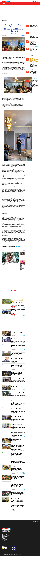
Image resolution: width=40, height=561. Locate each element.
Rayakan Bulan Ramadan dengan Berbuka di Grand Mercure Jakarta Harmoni (17, 500)
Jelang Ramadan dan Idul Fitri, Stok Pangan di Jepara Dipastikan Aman (18, 353)
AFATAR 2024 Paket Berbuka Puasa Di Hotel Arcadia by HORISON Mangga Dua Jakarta (18, 461)
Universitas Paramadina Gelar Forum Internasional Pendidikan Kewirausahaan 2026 (34, 35)
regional (36, 30)
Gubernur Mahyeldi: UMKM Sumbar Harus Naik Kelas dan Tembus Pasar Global (34, 74)
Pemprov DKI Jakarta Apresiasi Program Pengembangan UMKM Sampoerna (18, 347)
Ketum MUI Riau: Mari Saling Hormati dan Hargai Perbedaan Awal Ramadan (18, 360)
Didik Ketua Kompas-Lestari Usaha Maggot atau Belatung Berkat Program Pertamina (17, 493)
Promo (24, 473)
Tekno (24, 436)
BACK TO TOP (36, 521)
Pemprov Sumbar (22, 450)
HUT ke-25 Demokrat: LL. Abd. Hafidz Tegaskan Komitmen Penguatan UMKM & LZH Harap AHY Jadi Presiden (34, 52)
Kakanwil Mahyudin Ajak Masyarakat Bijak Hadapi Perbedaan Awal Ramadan (17, 373)
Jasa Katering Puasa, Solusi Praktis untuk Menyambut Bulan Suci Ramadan (17, 477)
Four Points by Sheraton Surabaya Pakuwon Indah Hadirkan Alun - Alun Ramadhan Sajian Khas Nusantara (17, 485)
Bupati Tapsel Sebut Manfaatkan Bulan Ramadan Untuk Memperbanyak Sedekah (18, 340)
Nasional (23, 315)
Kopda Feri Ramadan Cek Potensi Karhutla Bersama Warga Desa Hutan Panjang (17, 304)
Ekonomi (6, 20)
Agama (24, 457)
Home (4, 3)
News (24, 307)
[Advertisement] (20, 12)
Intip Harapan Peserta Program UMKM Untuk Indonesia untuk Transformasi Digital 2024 (18, 434)
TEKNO (24, 349)
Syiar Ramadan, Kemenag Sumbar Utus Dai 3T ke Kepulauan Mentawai (17, 454)
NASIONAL (23, 342)
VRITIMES (18, 246)
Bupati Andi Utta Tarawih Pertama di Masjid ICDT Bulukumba (16, 367)
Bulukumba (23, 369)
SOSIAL (24, 389)
